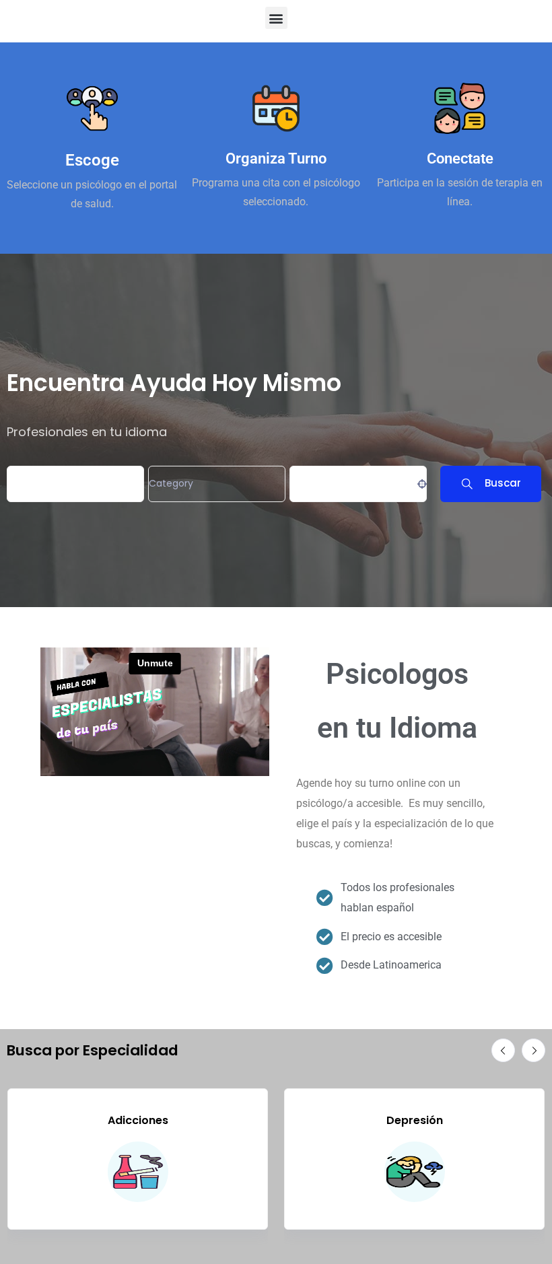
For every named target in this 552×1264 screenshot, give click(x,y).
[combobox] (216, 484)
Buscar (503, 483)
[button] (276, 18)
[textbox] (171, 484)
